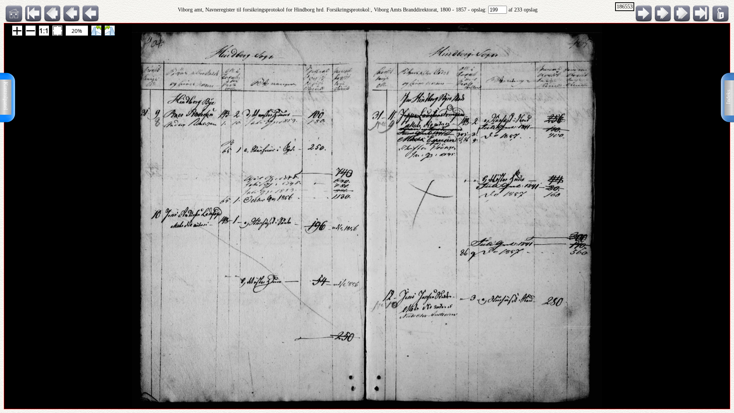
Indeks (728, 97)
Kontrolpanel (5, 96)
